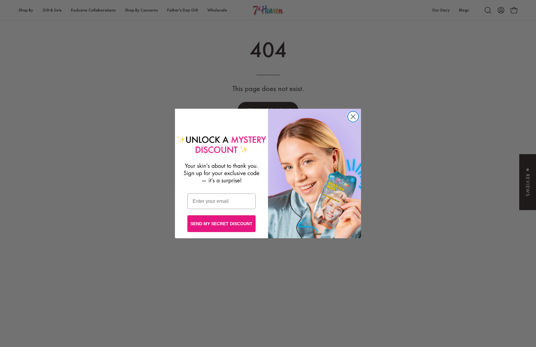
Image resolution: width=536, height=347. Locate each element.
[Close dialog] (353, 116)
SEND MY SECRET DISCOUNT (221, 223)
